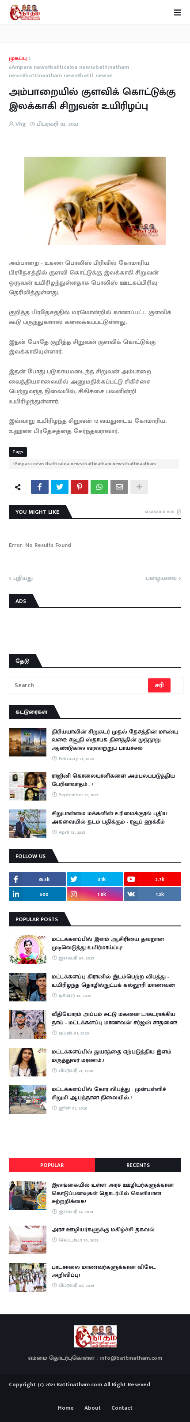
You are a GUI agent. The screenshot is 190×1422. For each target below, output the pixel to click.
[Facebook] (40, 487)
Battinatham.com (79, 1384)
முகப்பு (18, 58)
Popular (52, 1165)
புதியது (23, 578)
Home (66, 1408)
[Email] (119, 487)
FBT (122, 1394)
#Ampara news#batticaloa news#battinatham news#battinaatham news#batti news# (69, 71)
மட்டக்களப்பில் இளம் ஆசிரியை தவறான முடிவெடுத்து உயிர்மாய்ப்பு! (108, 943)
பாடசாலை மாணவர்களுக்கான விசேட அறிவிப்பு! (104, 1271)
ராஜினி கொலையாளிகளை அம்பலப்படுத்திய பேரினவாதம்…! (113, 780)
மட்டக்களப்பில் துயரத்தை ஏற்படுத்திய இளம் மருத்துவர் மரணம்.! (111, 1056)
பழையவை (161, 578)
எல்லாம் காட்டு (162, 511)
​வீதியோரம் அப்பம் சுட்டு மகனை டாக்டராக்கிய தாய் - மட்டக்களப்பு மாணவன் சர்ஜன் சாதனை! (114, 1018)
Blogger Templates (95, 1393)
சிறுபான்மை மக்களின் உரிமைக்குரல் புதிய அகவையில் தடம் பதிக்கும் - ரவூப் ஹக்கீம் (109, 817)
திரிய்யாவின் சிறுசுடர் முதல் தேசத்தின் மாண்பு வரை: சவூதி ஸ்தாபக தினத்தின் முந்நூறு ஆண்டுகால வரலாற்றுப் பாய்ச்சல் (115, 740)
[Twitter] (59, 487)
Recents (138, 1165)
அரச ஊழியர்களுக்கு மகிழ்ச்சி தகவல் (103, 1230)
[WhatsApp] (99, 487)
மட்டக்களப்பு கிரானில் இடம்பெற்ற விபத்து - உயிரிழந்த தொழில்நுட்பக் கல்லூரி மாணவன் (113, 981)
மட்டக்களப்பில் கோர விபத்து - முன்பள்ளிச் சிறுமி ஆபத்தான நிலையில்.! (109, 1093)
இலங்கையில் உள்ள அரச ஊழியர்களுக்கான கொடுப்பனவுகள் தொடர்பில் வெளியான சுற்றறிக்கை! (113, 1193)
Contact (122, 1408)
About (92, 1408)
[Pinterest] (79, 487)
